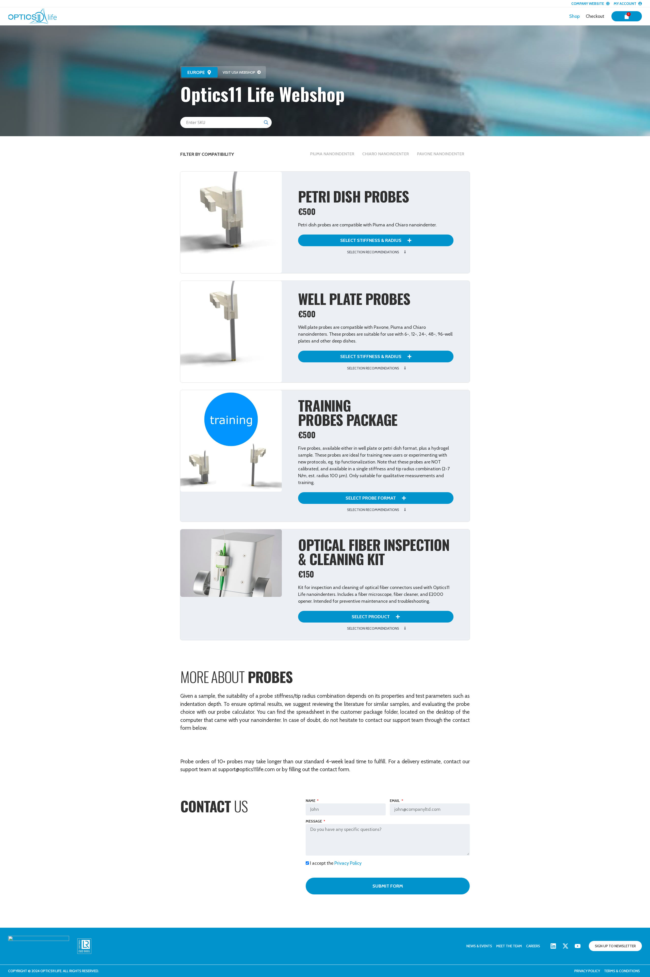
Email (395, 801)
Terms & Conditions (622, 971)
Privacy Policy (348, 863)
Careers (533, 946)
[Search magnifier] (266, 122)
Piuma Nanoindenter (332, 153)
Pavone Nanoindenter (440, 153)
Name (311, 801)
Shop (574, 16)
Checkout (595, 16)
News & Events (479, 946)
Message (314, 821)
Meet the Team (509, 946)
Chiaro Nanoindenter (385, 153)
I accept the (336, 863)
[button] (199, 72)
